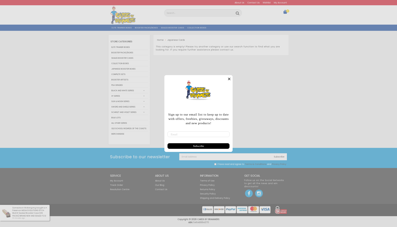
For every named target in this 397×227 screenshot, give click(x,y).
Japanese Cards (176, 39)
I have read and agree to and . (252, 164)
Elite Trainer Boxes (122, 27)
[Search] (237, 13)
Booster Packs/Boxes (146, 27)
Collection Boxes (196, 27)
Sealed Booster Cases (172, 27)
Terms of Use (207, 180)
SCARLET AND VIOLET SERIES (123, 112)
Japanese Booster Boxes (123, 69)
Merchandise (117, 134)
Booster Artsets (119, 79)
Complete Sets (118, 74)
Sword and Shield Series (123, 106)
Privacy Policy (279, 164)
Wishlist (267, 2)
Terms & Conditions (255, 164)
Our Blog (159, 185)
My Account (280, 2)
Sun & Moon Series (120, 101)
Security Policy (208, 193)
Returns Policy (207, 189)
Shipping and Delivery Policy (215, 198)
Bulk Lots (116, 117)
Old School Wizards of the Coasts (128, 128)
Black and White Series (122, 90)
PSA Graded (117, 85)
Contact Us (253, 2)
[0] (285, 12)
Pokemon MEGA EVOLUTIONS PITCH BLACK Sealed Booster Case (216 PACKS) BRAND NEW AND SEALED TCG (29, 213)
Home (160, 39)
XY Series (115, 96)
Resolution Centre (119, 189)
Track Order (116, 185)
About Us (239, 2)
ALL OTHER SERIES (119, 123)
